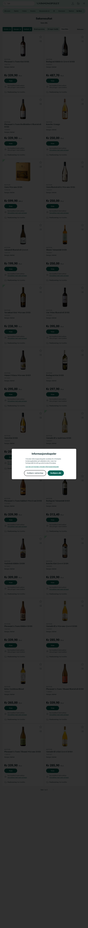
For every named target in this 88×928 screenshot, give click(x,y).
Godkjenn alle (55, 473)
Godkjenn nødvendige (35, 473)
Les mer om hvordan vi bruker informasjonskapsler (42, 467)
